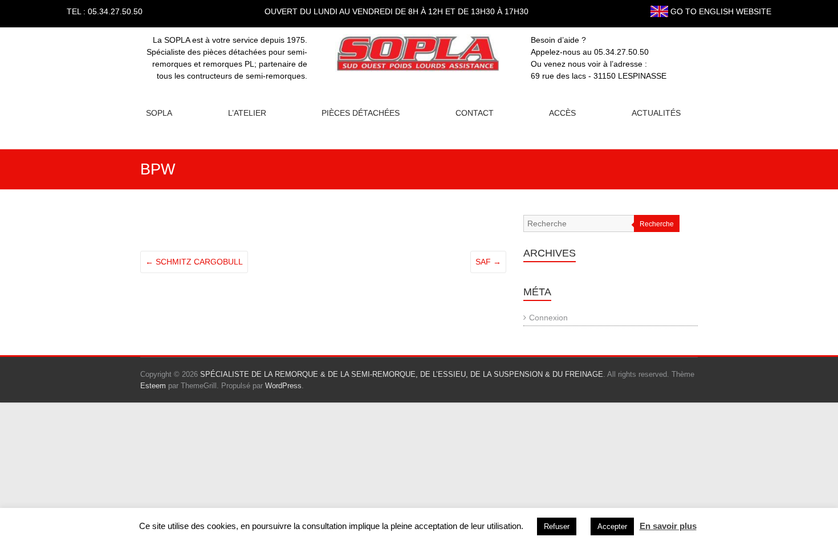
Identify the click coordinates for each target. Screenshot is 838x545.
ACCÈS (562, 112)
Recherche (657, 224)
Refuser (556, 526)
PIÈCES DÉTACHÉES (361, 112)
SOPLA (159, 112)
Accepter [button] (612, 526)
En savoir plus (668, 526)
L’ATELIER (247, 112)
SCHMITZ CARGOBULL (194, 261)
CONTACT (474, 112)
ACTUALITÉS (656, 112)
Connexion (548, 317)
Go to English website (719, 11)
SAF (488, 261)
